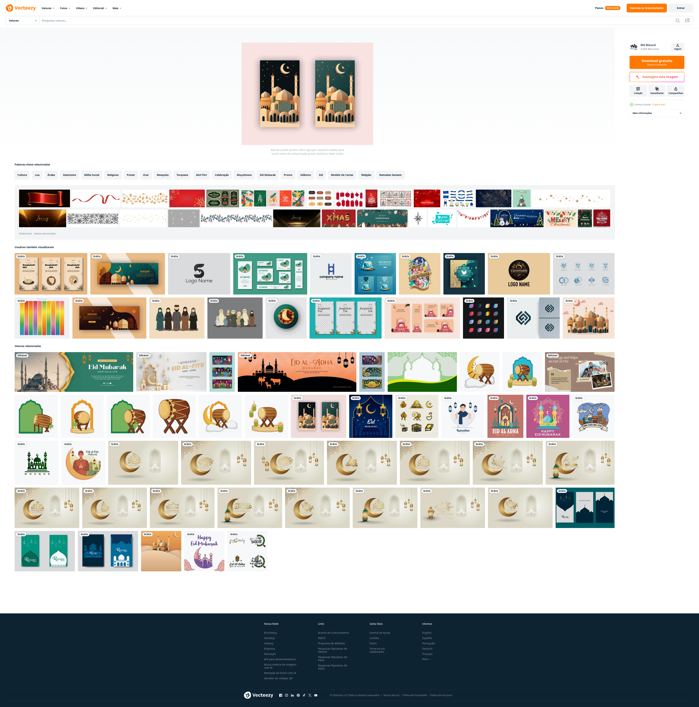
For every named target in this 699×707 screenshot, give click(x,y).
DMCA (321, 638)
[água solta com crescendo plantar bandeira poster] (375, 274)
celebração (222, 175)
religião (366, 175)
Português (428, 643)
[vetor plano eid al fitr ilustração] (204, 551)
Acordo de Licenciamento (333, 632)
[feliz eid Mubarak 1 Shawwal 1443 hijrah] (419, 274)
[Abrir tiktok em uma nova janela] (304, 695)
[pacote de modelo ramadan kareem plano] (585, 508)
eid (321, 175)
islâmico (305, 175)
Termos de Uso (391, 695)
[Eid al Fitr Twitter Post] (171, 372)
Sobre (373, 643)
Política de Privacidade (415, 695)
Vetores (46, 8)
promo (288, 175)
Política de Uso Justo (441, 695)
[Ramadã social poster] (464, 274)
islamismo (69, 175)
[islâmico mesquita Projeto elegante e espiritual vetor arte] (589, 318)
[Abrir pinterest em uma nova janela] (298, 695)
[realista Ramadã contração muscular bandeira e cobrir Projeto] (109, 318)
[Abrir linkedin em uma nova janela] (292, 695)
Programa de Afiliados (331, 643)
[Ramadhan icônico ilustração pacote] (416, 416)
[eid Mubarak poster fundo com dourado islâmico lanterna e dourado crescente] (370, 416)
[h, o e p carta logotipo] (331, 274)
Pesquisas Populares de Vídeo (332, 667)
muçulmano (244, 175)
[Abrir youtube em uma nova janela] (315, 695)
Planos (599, 8)
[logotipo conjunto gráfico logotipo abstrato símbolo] (584, 274)
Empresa (269, 648)
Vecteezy (269, 638)
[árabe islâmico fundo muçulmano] (161, 551)
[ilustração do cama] (479, 372)
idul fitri (201, 175)
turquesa (182, 175)
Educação (270, 654)
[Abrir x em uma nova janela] (309, 695)
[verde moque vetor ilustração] (36, 463)
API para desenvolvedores (280, 659)
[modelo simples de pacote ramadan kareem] (45, 551)
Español (427, 638)
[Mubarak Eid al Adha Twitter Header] (297, 372)
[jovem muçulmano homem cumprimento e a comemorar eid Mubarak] (83, 463)
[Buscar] (677, 20)
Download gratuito (657, 62)
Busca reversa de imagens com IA (280, 666)
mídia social (91, 175)
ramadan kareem (390, 175)
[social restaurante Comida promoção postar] (51, 274)
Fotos (63, 8)
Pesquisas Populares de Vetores (332, 650)
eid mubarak (268, 175)
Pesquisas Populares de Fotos (332, 658)
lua (37, 175)
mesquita (162, 175)
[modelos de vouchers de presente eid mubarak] (372, 372)
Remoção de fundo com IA (280, 673)
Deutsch (427, 648)
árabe (51, 175)
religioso (113, 175)
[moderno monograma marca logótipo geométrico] (519, 274)
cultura (22, 175)
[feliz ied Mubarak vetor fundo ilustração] (505, 416)
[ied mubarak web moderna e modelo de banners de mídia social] (270, 274)
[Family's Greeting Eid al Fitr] (580, 372)
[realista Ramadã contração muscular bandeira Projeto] (127, 274)
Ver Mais (601, 218)
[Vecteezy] (21, 8)
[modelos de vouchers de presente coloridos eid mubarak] (222, 372)
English (426, 632)
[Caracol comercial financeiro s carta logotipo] (199, 274)
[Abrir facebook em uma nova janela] (280, 695)
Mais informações (642, 113)
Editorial (98, 8)
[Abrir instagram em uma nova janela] (286, 695)
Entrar (681, 8)
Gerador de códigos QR (278, 678)
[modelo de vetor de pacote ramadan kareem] (108, 551)
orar (146, 175)
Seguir (677, 48)
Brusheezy (270, 632)
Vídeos (80, 8)
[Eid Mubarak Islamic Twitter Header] (74, 372)
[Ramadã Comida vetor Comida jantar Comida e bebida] (286, 318)
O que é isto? (658, 104)
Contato (374, 638)
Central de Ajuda (380, 632)
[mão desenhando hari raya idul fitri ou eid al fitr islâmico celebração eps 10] (593, 416)
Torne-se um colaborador (377, 650)
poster (131, 175)
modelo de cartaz (342, 175)
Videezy (268, 643)
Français (427, 654)
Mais (115, 8)
